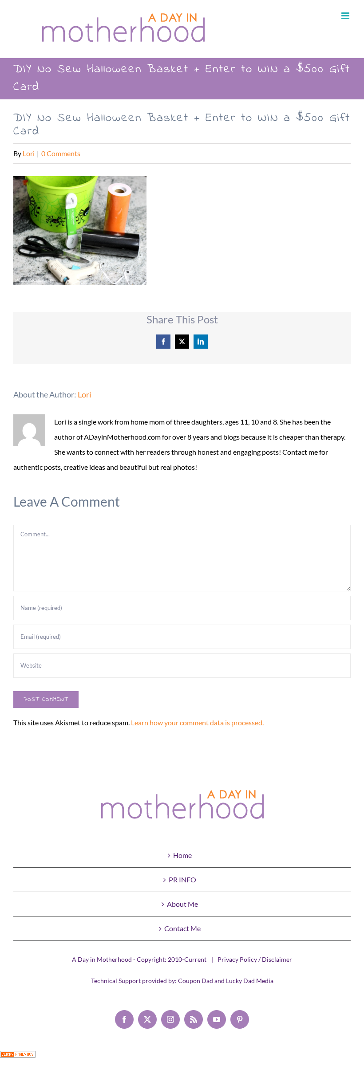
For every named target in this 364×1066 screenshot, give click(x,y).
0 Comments (60, 153)
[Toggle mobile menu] (346, 15)
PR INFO (182, 879)
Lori (29, 153)
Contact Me (182, 928)
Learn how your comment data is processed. (197, 722)
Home (182, 855)
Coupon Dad (195, 980)
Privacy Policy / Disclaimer (255, 959)
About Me (182, 904)
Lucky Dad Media (249, 980)
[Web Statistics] (18, 1058)
